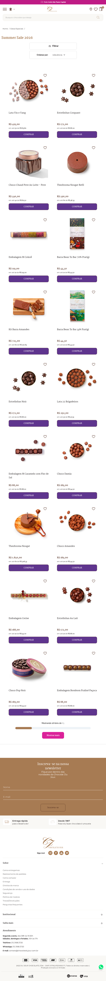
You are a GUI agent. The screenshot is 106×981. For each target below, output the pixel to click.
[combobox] (53, 17)
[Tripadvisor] (67, 853)
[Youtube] (61, 853)
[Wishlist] (95, 9)
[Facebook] (56, 853)
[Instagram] (50, 853)
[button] (90, 9)
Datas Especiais (16, 29)
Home (5, 29)
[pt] (11, 9)
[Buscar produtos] (99, 17)
